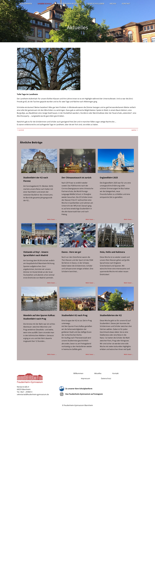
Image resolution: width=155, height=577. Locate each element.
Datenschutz (106, 378)
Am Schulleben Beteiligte (69, 3)
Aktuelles (97, 373)
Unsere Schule (44, 3)
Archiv (113, 3)
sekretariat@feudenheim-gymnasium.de (33, 394)
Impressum (85, 378)
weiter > (134, 130)
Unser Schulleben (95, 3)
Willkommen (26, 3)
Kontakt (126, 3)
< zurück (20, 130)
